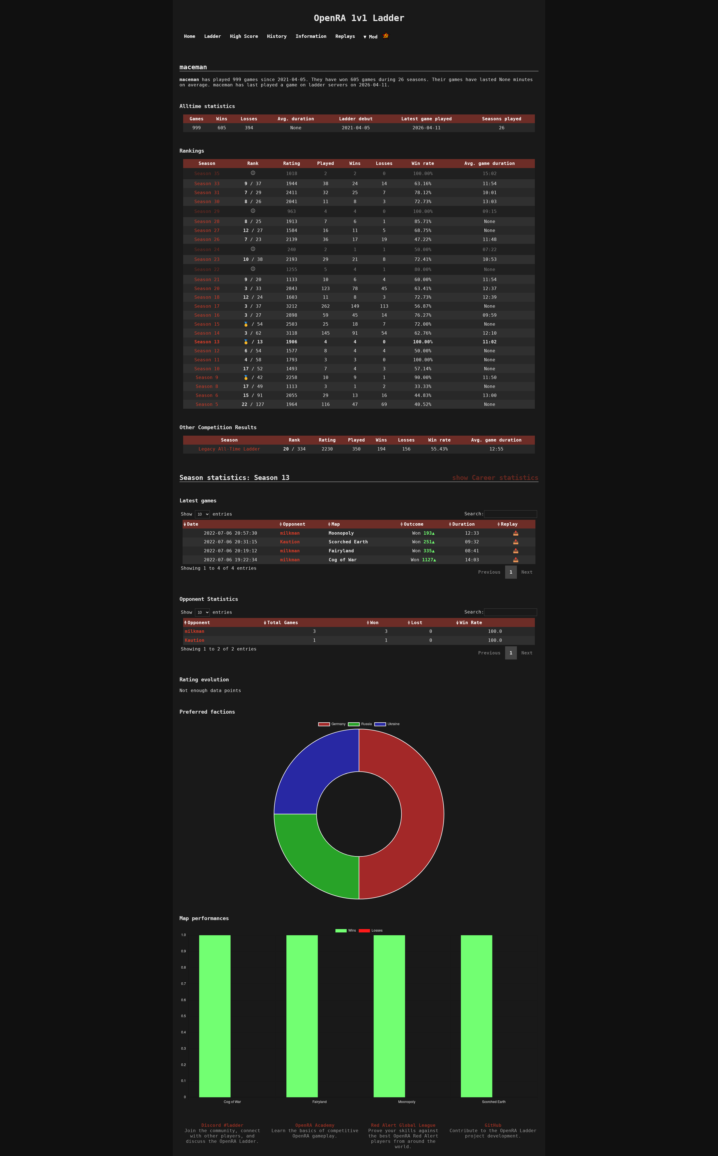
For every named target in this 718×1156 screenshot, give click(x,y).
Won (374, 622)
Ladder (212, 36)
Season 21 (207, 279)
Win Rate (471, 622)
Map (336, 524)
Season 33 (207, 183)
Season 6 (207, 395)
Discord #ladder (222, 1125)
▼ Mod (370, 37)
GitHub (493, 1125)
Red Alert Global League (403, 1125)
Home (189, 36)
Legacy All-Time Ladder (229, 449)
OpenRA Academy (315, 1125)
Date (192, 524)
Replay (509, 524)
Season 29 (207, 211)
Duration (463, 524)
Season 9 (207, 377)
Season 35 (207, 173)
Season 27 (207, 230)
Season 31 (207, 192)
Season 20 (207, 288)
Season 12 (207, 350)
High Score (244, 36)
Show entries (206, 514)
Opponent (294, 524)
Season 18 (207, 297)
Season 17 (207, 306)
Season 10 (207, 368)
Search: (474, 513)
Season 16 (207, 315)
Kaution (290, 541)
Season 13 (207, 341)
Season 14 (207, 333)
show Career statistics (495, 478)
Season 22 (207, 269)
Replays (345, 36)
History (277, 36)
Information (311, 36)
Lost (416, 622)
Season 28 (207, 221)
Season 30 (207, 201)
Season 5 (207, 404)
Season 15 (207, 324)
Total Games (282, 622)
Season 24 (207, 249)
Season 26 (207, 239)
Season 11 (207, 359)
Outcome (414, 524)
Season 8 (207, 386)
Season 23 (207, 259)
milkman (290, 533)
